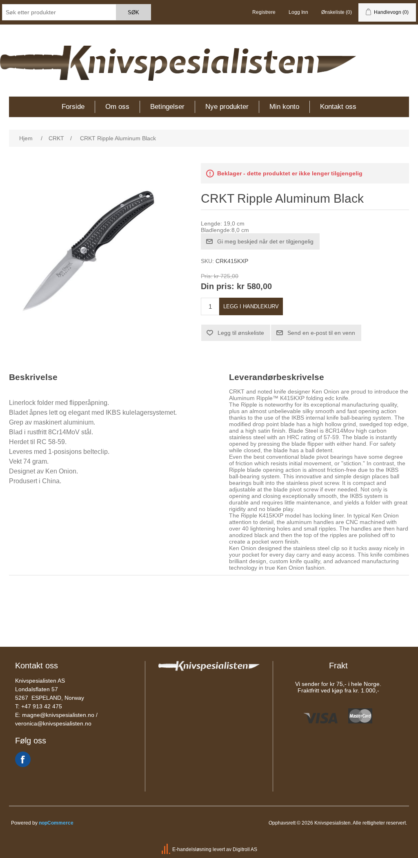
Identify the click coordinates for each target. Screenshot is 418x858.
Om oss (117, 107)
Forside (73, 107)
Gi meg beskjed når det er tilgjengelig (265, 241)
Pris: (206, 276)
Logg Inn (298, 12)
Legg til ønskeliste (241, 332)
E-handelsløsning (191, 849)
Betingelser (167, 107)
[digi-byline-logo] (166, 849)
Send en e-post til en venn (321, 332)
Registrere (264, 12)
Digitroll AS (245, 849)
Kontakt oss (338, 107)
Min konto (284, 107)
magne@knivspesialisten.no (58, 715)
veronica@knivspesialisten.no (53, 723)
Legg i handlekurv (251, 306)
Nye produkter (227, 107)
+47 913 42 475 (41, 706)
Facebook (23, 759)
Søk (133, 12)
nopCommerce (56, 823)
